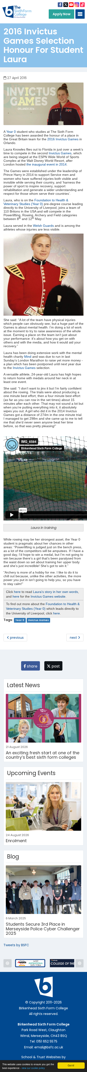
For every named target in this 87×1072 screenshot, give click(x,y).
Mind (27, 356)
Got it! (71, 1065)
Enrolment (16, 841)
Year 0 (11, 132)
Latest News (23, 685)
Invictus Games (60, 153)
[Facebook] (60, 4)
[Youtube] (71, 4)
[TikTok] (82, 4)
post (55, 666)
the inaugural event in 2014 (46, 164)
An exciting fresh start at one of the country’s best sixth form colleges (42, 755)
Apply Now (62, 14)
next (74, 637)
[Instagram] (76, 4)
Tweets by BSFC (16, 945)
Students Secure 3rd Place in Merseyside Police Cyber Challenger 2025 (43, 928)
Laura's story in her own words (55, 592)
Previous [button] (7, 963)
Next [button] (79, 963)
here (17, 592)
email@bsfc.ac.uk (48, 1047)
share (31, 666)
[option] (30, 963)
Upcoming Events (31, 773)
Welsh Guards (43, 225)
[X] (65, 4)
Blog (13, 856)
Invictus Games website (48, 596)
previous (16, 637)
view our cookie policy (33, 1068)
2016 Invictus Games (62, 139)
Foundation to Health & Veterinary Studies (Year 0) (35, 202)
